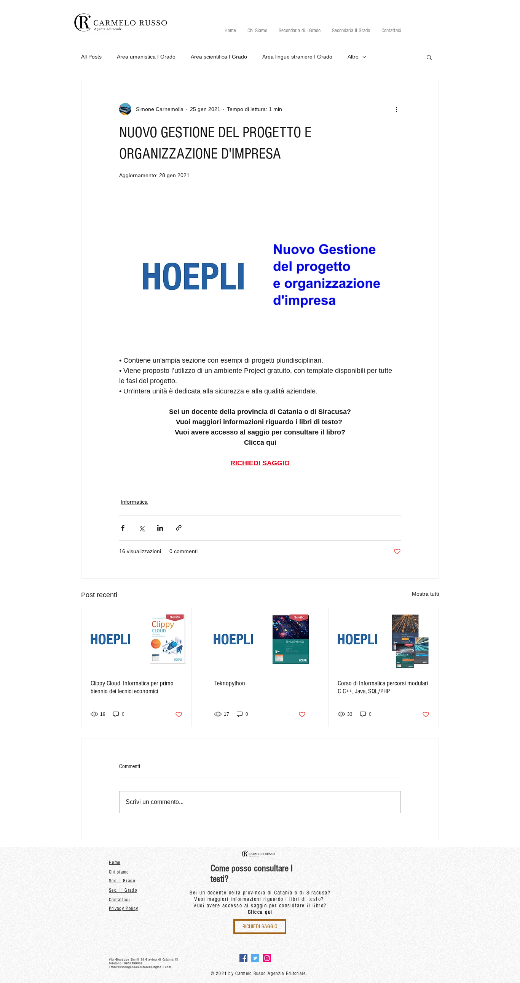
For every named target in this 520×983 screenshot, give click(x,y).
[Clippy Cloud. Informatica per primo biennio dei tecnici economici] (136, 639)
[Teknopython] (260, 639)
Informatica (134, 502)
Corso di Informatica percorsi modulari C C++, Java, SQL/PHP (383, 687)
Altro (353, 57)
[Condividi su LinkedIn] (160, 527)
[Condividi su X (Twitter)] (141, 527)
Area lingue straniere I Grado (297, 57)
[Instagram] (267, 958)
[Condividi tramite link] (178, 527)
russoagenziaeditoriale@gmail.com (144, 967)
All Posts (91, 57)
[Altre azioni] (396, 109)
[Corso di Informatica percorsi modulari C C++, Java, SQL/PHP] (384, 639)
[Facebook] (243, 958)
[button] (299, 30)
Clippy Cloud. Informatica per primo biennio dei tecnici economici (132, 687)
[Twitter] (255, 958)
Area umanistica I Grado (146, 57)
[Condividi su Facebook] (122, 527)
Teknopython (229, 683)
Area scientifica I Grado (219, 57)
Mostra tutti (425, 594)
